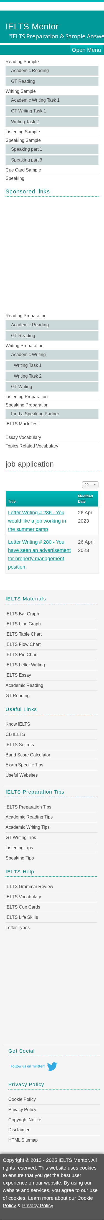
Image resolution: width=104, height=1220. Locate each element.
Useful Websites (22, 775)
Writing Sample (21, 91)
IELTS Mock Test (22, 423)
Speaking (15, 178)
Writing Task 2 (25, 121)
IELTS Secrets (20, 744)
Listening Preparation (27, 396)
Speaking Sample (23, 140)
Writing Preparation (25, 345)
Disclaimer (18, 1129)
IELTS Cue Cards (23, 907)
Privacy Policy (22, 1109)
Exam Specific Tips (24, 765)
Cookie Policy (22, 1099)
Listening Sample (23, 131)
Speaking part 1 (26, 149)
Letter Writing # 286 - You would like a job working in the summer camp (37, 521)
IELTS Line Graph (23, 623)
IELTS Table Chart (24, 634)
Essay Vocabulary (23, 437)
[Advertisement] (52, 254)
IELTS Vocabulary (23, 896)
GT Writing (21, 386)
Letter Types (18, 927)
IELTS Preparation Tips (28, 807)
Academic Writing (28, 354)
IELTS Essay (18, 675)
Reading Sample (22, 61)
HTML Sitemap (23, 1140)
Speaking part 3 (26, 160)
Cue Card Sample (23, 170)
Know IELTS (18, 724)
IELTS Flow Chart (23, 644)
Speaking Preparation (27, 405)
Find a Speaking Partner (35, 413)
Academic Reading (30, 70)
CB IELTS (15, 734)
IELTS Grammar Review (29, 886)
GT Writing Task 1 (28, 111)
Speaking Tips (20, 858)
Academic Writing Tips (28, 827)
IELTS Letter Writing (25, 665)
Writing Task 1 (28, 365)
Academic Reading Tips (29, 817)
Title (12, 501)
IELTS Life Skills (22, 917)
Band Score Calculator (28, 755)
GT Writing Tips (21, 837)
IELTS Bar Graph (22, 614)
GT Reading (23, 81)
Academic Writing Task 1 (35, 100)
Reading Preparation (26, 315)
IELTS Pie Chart (21, 654)
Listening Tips (19, 847)
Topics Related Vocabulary (32, 446)
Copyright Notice (24, 1119)
